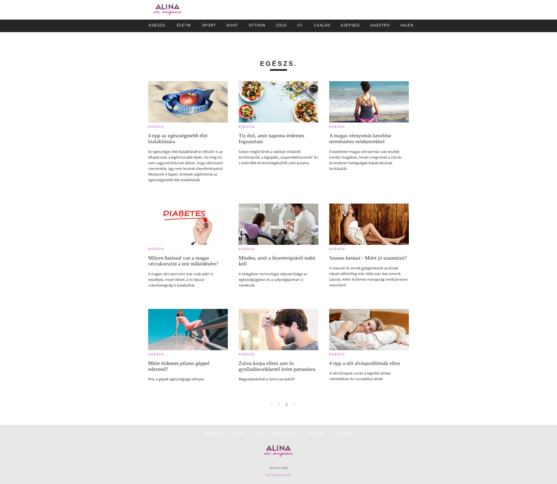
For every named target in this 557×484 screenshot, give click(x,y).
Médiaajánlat (278, 475)
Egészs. (157, 126)
